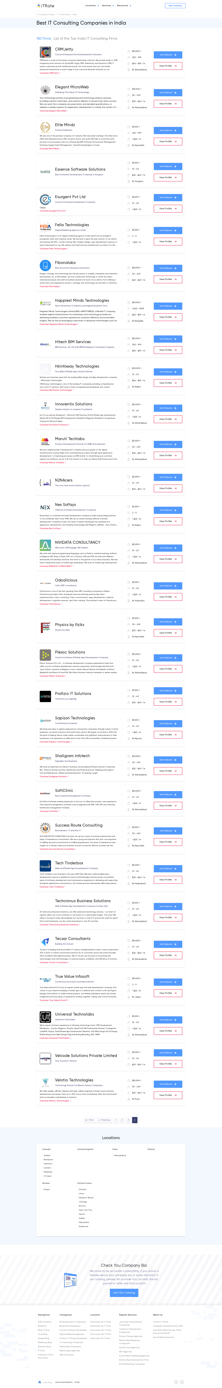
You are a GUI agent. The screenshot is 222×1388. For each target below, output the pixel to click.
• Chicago (82, 1202)
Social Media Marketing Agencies (134, 1356)
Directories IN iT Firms (100, 1338)
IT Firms (41, 1351)
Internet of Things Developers (73, 1338)
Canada (46, 1149)
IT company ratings (45, 14)
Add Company (44, 1322)
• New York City (85, 1210)
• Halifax (46, 1155)
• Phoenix (82, 1189)
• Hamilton (47, 1164)
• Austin (81, 1214)
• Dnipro (46, 1189)
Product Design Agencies (130, 1336)
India (115, 1149)
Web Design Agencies (70, 1351)
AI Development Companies (73, 1322)
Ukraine (46, 1183)
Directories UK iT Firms (100, 1326)
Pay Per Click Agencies (129, 1348)
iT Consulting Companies (71, 1342)
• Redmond (83, 1226)
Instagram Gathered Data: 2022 (168, 1326)
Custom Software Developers (73, 1330)
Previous (106, 1120)
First (91, 1120)
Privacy (77, 1382)
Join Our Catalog (124, 1293)
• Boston (82, 1206)
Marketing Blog (45, 1342)
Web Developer (67, 1355)
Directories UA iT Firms (100, 1334)
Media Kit (42, 1326)
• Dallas (81, 1218)
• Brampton (48, 1160)
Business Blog (44, 1347)
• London (47, 1168)
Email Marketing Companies (132, 1364)
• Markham (47, 1172)
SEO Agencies (125, 1352)
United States (84, 1183)
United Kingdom (85, 1149)
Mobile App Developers (70, 1347)
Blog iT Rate (44, 1330)
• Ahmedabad (119, 1155)
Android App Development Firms (134, 1360)
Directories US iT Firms (100, 1322)
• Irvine (81, 1194)
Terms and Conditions (64, 1382)
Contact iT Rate (160, 1322)
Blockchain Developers (70, 1326)
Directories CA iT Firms (100, 1330)
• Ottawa (47, 1176)
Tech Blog (42, 1334)
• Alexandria (83, 1222)
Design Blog (43, 1338)
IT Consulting (63, 14)
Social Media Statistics (163, 1337)
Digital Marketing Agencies (72, 1334)
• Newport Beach (86, 1198)
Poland (151, 1149)
